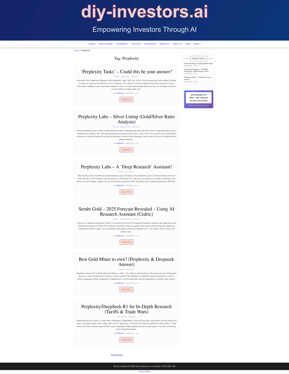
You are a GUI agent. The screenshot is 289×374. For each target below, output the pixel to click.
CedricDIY (120, 93)
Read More (126, 99)
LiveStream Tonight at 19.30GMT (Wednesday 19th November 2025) (196, 70)
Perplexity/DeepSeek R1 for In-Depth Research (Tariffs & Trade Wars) (126, 309)
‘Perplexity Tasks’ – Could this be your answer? (126, 71)
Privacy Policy (145, 371)
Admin (197, 44)
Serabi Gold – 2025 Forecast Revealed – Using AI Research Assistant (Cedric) (126, 211)
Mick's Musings (125, 127)
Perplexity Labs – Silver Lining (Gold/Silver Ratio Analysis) (126, 119)
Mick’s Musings (106, 44)
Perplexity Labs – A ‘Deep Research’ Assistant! (126, 166)
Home (76, 50)
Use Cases (136, 44)
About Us (177, 44)
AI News (91, 44)
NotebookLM (150, 44)
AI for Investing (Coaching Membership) (198, 63)
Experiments (122, 44)
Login (187, 44)
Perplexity (165, 44)
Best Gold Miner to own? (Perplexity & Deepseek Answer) (126, 261)
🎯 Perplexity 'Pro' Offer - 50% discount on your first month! (198, 98)
